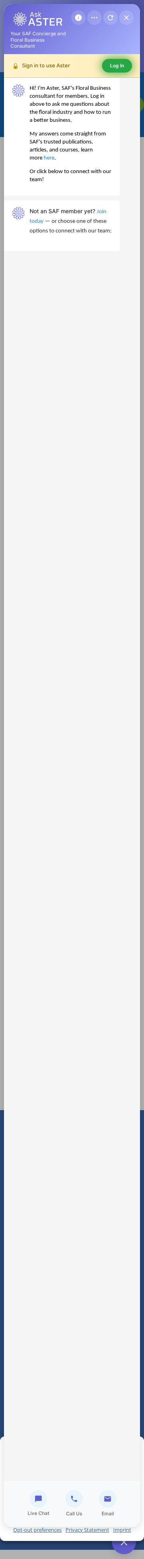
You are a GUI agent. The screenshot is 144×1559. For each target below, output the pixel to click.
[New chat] (110, 17)
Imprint (122, 1529)
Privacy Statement (87, 1529)
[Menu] (94, 17)
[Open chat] (124, 1542)
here (49, 158)
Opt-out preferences (37, 1529)
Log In (117, 66)
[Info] (78, 17)
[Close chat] (126, 17)
